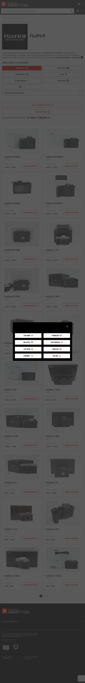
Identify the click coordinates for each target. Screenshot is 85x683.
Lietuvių (27, 349)
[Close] (67, 326)
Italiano (27, 335)
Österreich (55, 342)
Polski (55, 356)
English (55, 349)
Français (55, 335)
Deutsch (26, 342)
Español (27, 356)
